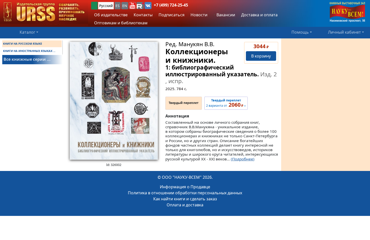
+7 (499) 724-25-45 (171, 5)
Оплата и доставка (185, 205)
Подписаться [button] (171, 15)
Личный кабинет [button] (344, 32)
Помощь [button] (300, 32)
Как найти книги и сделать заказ (185, 199)
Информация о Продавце (185, 187)
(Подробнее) (242, 158)
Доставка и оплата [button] (259, 15)
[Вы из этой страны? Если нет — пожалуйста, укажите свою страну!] (94, 6)
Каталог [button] (27, 32)
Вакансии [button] (225, 15)
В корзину (261, 56)
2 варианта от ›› (226, 103)
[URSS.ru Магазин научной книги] (44, 12)
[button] (132, 5)
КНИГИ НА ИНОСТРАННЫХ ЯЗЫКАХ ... (29, 51)
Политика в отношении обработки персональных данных (185, 193)
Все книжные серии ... (27, 59)
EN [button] (124, 5)
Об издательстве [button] (111, 15)
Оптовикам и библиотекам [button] (120, 23)
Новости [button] (199, 15)
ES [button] (118, 5)
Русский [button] (106, 5)
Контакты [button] (143, 15)
